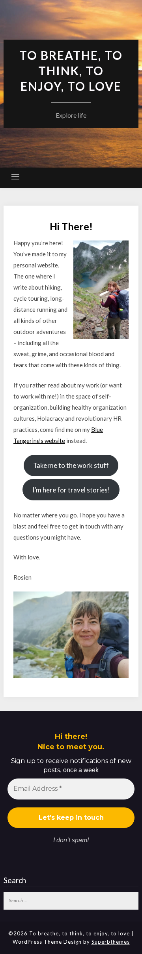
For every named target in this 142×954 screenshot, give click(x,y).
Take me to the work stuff (71, 465)
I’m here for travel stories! (71, 490)
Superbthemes (111, 942)
